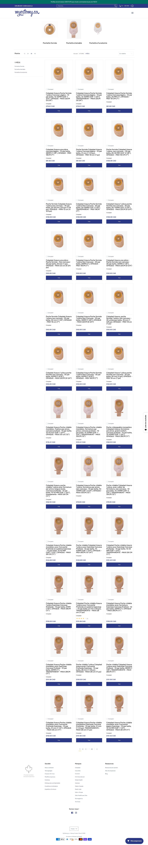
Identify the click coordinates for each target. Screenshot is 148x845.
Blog (106, 773)
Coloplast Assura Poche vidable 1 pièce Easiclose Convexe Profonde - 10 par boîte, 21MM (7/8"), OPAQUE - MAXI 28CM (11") (58, 607)
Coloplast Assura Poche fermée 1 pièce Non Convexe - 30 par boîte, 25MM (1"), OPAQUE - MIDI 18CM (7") (89, 263)
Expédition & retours (50, 789)
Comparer (50, 89)
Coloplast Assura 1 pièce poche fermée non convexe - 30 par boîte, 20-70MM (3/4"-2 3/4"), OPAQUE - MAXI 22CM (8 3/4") (119, 206)
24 (28, 53)
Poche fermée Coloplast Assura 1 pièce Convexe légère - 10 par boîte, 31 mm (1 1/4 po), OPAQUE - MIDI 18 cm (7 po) (89, 152)
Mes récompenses (110, 770)
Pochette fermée (19, 66)
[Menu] (132, 13)
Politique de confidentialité (52, 783)
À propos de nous (49, 773)
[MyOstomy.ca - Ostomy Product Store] (27, 13)
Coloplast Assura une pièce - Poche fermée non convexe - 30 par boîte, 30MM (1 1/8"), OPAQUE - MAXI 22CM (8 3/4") (119, 263)
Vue (59, 110)
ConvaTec (78, 770)
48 (35, 53)
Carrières (47, 780)
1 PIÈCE (87, 53)
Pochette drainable (20, 69)
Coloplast (48, 103)
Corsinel (77, 773)
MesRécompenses (50, 777)
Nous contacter (49, 767)
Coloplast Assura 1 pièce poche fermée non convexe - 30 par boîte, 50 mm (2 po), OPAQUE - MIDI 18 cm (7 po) (119, 375)
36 (31, 53)
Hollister (77, 783)
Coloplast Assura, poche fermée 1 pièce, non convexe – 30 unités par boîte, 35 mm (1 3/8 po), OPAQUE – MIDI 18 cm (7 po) (119, 320)
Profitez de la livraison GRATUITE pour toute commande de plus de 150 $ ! (74, 2)
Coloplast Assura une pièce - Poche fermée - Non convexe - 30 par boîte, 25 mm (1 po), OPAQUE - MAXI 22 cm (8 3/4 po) (58, 264)
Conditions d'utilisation (51, 786)
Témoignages (48, 770)
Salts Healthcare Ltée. (81, 795)
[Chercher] (115, 5)
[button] (17, 63)
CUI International (79, 777)
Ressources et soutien (111, 767)
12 (24, 53)
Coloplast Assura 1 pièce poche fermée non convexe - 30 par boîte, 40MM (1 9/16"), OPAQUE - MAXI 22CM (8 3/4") (59, 375)
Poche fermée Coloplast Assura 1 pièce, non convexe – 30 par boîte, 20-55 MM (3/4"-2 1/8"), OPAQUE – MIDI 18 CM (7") (119, 152)
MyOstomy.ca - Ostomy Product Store (72, 833)
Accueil (75, 53)
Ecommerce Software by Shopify (74, 836)
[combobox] (85, 5)
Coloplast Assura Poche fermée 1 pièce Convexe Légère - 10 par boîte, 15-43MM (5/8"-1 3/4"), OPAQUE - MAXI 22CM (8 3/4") (58, 97)
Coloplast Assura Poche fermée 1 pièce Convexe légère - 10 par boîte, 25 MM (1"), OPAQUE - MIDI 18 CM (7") (119, 96)
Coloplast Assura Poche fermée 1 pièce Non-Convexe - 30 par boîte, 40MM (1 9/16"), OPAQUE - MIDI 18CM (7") (89, 375)
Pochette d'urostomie (21, 72)
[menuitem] (124, 6)
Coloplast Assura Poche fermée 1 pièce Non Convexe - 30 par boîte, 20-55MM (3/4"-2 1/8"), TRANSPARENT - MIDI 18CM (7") (89, 207)
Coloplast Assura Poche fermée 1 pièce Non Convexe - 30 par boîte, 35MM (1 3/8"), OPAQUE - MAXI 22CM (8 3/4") (89, 319)
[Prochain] (97, 749)
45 (92, 749)
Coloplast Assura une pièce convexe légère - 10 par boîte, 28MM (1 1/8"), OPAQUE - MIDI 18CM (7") (58, 152)
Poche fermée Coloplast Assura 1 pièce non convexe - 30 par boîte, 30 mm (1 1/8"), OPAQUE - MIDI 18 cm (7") (59, 319)
